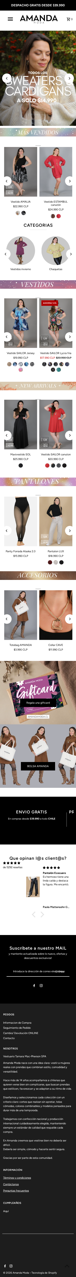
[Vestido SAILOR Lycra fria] (55, 323)
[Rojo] (59, 216)
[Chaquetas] (55, 250)
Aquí (6, 1211)
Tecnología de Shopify (44, 1272)
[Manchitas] (53, 370)
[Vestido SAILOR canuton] (55, 424)
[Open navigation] (10, 19)
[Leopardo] (56, 364)
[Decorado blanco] (32, 364)
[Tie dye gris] (21, 364)
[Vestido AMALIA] (20, 172)
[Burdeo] (50, 562)
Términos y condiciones (17, 1177)
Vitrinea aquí (38, 114)
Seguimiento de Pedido (17, 1027)
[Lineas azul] (67, 364)
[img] (11, 863)
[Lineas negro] (44, 364)
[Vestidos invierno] (20, 250)
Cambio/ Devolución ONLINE (20, 1033)
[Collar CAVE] (55, 615)
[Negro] (21, 465)
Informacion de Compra (17, 1022)
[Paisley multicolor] (61, 364)
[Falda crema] (18, 213)
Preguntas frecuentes (16, 1190)
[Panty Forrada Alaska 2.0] (20, 521)
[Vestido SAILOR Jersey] (20, 323)
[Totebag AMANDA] (20, 615)
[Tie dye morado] (15, 364)
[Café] (53, 216)
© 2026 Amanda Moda (16, 1272)
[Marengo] (53, 465)
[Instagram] (41, 986)
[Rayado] (59, 465)
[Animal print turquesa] (59, 370)
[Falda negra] (23, 213)
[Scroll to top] (67, 1266)
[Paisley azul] (50, 364)
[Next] (69, 78)
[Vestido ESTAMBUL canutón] (55, 172)
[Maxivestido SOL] (20, 424)
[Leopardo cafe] (9, 364)
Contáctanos (11, 1184)
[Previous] (7, 78)
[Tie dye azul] (26, 364)
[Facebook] (34, 986)
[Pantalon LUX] (55, 521)
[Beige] (56, 562)
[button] (35, 914)
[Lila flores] (21, 370)
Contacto (9, 1038)
